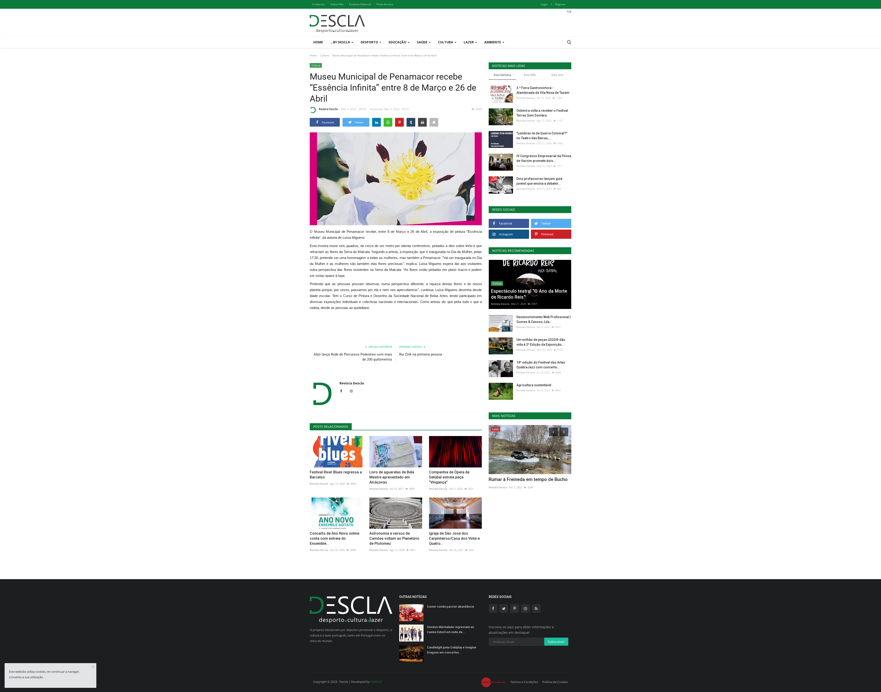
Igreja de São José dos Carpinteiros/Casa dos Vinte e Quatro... (454, 538)
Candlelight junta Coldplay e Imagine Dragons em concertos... (451, 650)
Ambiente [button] (493, 42)
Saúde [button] (422, 42)
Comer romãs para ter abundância (450, 606)
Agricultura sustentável (533, 385)
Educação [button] (398, 42)
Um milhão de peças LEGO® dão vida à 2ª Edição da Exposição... (540, 342)
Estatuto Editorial (360, 4)
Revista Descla (328, 109)
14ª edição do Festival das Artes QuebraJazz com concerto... (540, 365)
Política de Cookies (555, 682)
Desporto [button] (370, 42)
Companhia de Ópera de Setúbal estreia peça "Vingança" (449, 477)
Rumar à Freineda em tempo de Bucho (528, 479)
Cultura (324, 55)
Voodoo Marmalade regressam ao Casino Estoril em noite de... (450, 629)
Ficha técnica (384, 4)
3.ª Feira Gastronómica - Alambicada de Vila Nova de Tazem (542, 90)
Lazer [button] (469, 42)
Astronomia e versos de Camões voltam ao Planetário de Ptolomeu (394, 538)
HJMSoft (376, 682)
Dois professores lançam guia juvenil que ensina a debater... (539, 181)
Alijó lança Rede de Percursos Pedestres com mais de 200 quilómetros (353, 356)
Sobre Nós (337, 4)
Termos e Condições (524, 682)
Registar (560, 4)
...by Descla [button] (340, 42)
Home (318, 42)
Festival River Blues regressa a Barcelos (336, 474)
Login (544, 4)
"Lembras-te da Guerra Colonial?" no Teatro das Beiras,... (541, 135)
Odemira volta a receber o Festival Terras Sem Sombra (542, 113)
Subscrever (556, 641)
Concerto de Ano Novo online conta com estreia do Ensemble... (334, 538)
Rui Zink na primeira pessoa (420, 354)
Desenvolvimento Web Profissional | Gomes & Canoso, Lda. (543, 319)
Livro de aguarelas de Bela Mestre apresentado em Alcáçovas (391, 477)
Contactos (318, 4)
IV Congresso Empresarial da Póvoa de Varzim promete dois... (543, 158)
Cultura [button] (446, 42)
